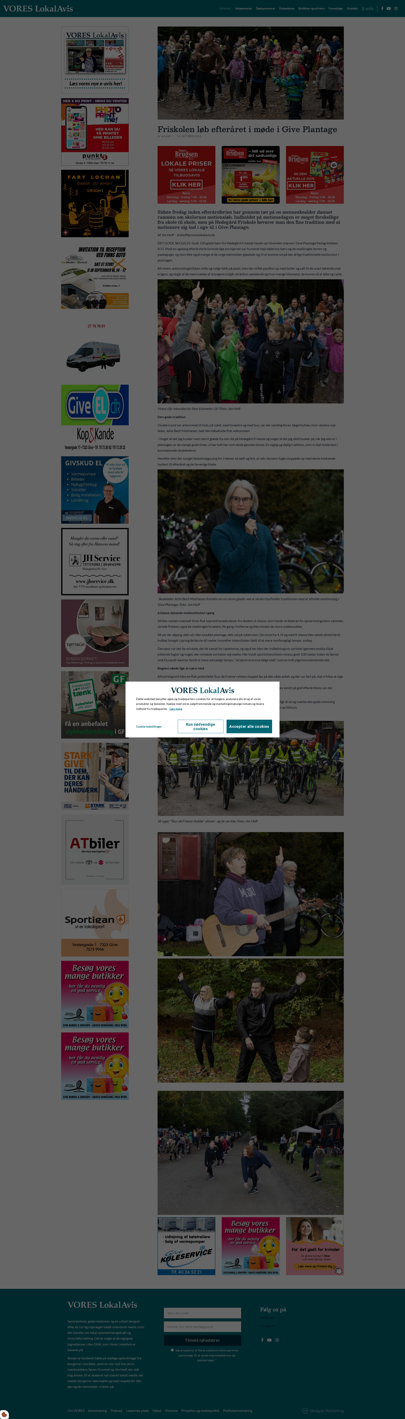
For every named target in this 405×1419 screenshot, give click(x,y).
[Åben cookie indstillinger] (4, 1414)
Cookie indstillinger (149, 726)
